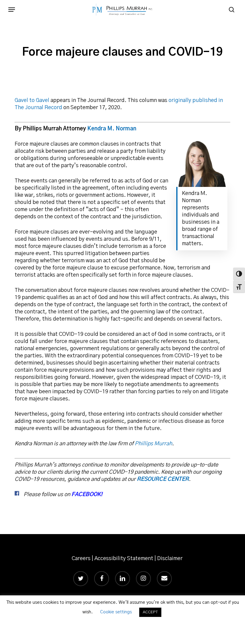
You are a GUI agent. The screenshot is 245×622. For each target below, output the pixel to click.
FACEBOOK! (86, 494)
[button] (11, 10)
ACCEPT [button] (150, 612)
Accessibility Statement (123, 558)
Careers (81, 558)
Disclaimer (170, 558)
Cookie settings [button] (116, 612)
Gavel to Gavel (32, 100)
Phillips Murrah (153, 443)
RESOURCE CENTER (163, 479)
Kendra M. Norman (111, 129)
